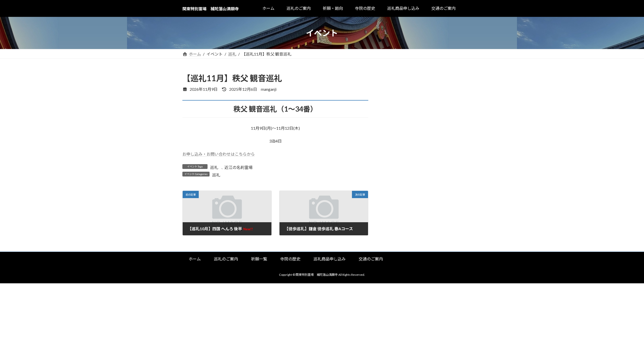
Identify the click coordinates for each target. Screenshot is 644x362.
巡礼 (214, 167)
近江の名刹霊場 (238, 167)
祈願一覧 (259, 258)
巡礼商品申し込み (329, 258)
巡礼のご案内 (226, 258)
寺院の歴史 (290, 258)
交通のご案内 (371, 258)
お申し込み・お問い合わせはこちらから (218, 154)
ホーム (195, 258)
